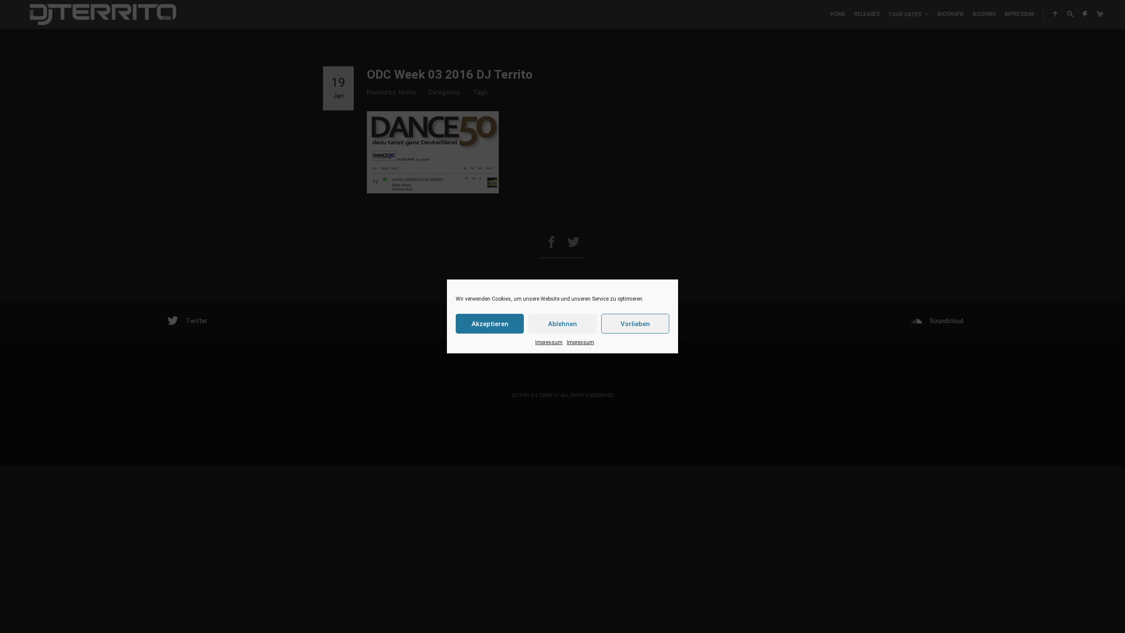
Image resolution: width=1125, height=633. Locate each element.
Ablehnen (562, 323)
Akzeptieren (490, 323)
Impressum (548, 342)
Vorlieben (635, 323)
